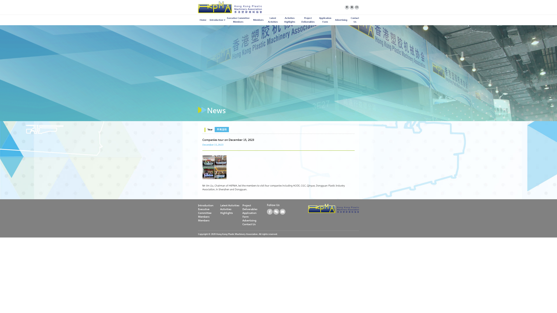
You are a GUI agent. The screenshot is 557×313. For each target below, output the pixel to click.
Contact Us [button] (355, 20)
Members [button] (258, 20)
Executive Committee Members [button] (238, 20)
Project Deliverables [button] (307, 20)
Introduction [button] (216, 20)
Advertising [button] (341, 20)
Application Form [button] (325, 20)
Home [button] (203, 20)
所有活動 (222, 129)
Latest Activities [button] (273, 20)
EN (357, 7)
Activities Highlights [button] (289, 20)
